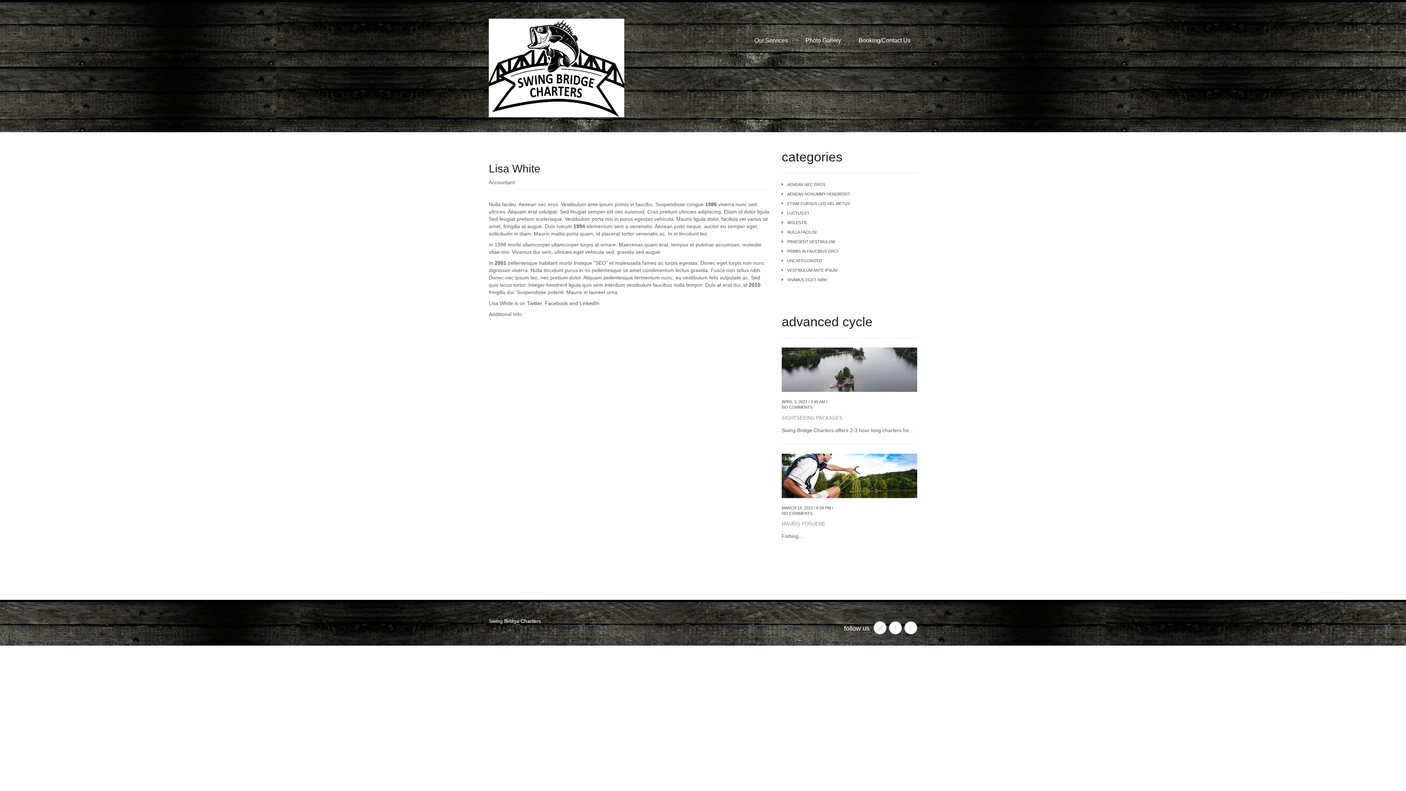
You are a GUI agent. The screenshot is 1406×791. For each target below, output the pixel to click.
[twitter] (880, 627)
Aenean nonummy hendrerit (818, 194)
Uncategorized (804, 261)
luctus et (798, 213)
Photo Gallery (823, 40)
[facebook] (895, 627)
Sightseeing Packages (812, 418)
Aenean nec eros (806, 184)
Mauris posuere (803, 524)
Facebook (556, 303)
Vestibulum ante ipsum (812, 270)
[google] (910, 627)
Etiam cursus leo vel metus (818, 203)
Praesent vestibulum (811, 241)
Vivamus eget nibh (807, 280)
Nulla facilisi (802, 232)
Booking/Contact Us (885, 40)
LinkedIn (589, 303)
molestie (797, 222)
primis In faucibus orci (812, 251)
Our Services (771, 40)
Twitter (534, 303)
